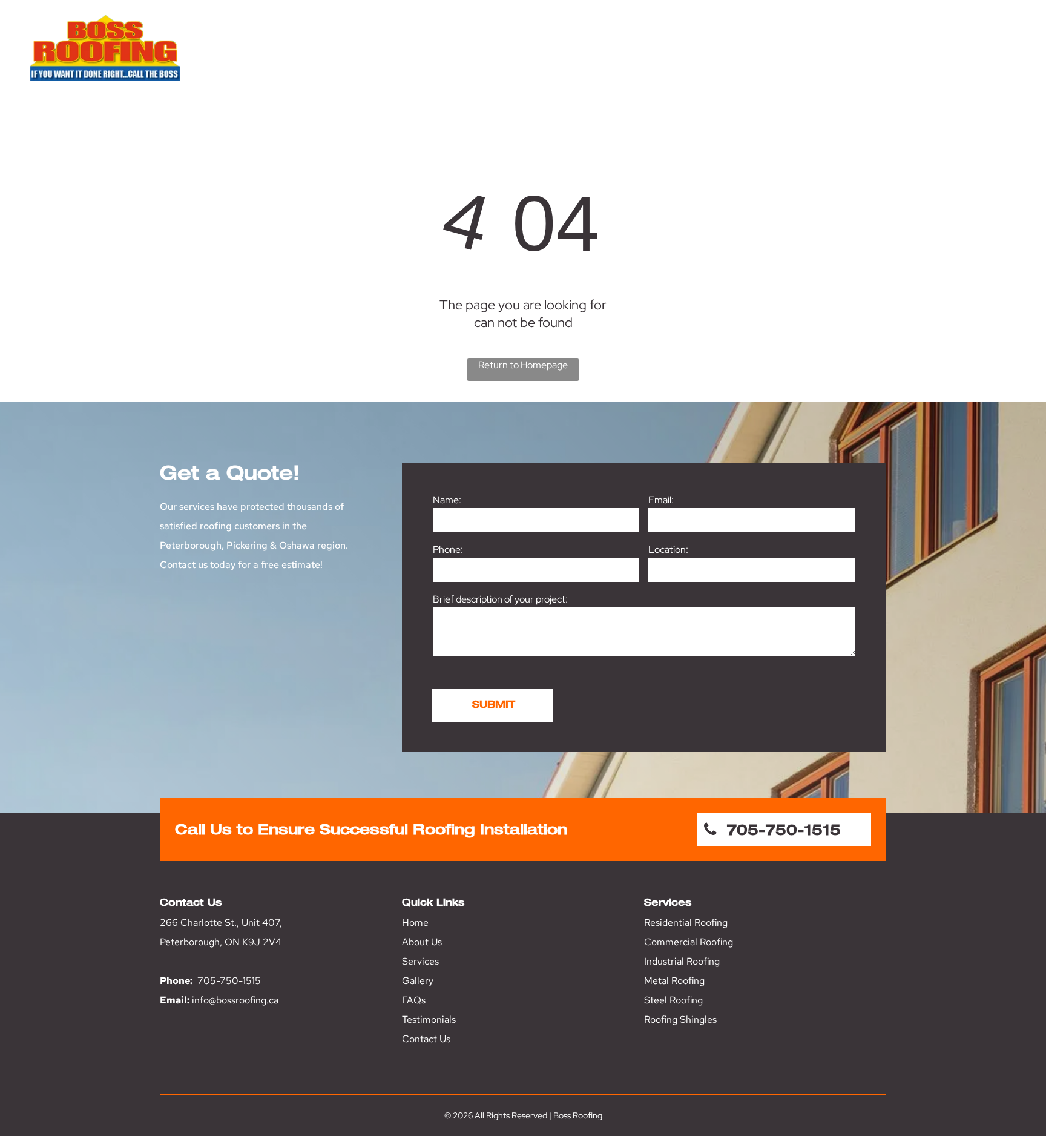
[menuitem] (630, 59)
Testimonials (429, 1019)
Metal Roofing (674, 980)
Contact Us (426, 1038)
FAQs (414, 1000)
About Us (422, 942)
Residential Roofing (686, 922)
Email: (661, 500)
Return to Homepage (523, 364)
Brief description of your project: (500, 599)
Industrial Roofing (682, 961)
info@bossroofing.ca (235, 1000)
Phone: (448, 549)
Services (420, 961)
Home (415, 922)
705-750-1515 (229, 980)
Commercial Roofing (688, 942)
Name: (447, 500)
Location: (668, 549)
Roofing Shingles (680, 1019)
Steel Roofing (673, 1000)
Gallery (417, 980)
